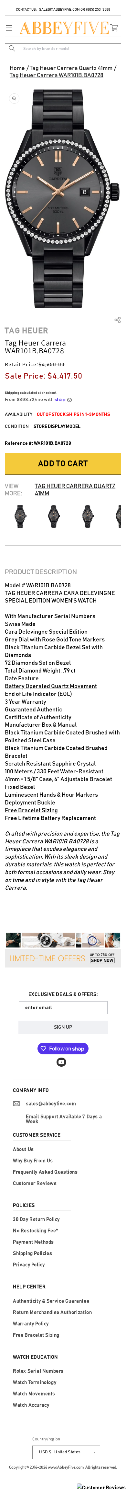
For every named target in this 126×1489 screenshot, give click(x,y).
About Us (23, 1149)
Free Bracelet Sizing (31, 811)
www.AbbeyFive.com (66, 1467)
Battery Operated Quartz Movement (51, 686)
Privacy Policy (29, 1264)
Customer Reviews (35, 1183)
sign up (63, 1027)
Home (17, 68)
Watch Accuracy (31, 1405)
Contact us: (26, 9)
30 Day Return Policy (36, 1219)
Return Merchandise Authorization (52, 1312)
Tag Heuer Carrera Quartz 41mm (71, 68)
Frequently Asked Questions (45, 1172)
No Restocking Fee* (35, 1230)
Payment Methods (33, 1242)
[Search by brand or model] (12, 48)
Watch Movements (34, 1393)
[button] (7, 28)
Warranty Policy (31, 1323)
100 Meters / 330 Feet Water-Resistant (54, 772)
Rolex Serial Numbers (38, 1371)
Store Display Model (57, 426)
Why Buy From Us (33, 1160)
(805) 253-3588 (98, 9)
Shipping (12, 392)
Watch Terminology (34, 1382)
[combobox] (63, 48)
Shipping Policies (32, 1253)
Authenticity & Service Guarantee (51, 1301)
